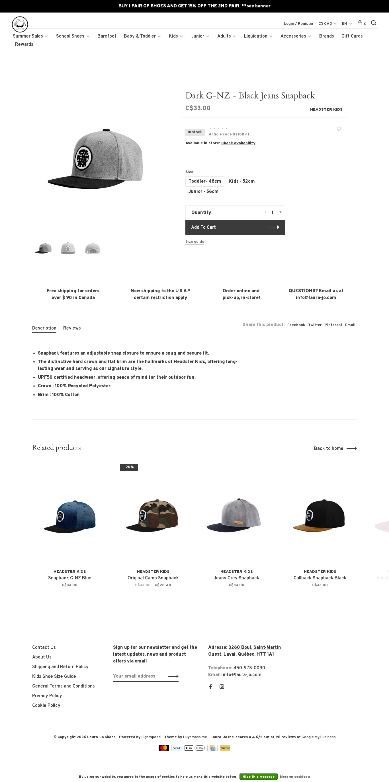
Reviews (72, 328)
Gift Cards (352, 36)
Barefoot (106, 36)
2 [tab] (201, 607)
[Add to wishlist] (339, 130)
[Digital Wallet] (195, 750)
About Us (42, 657)
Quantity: (201, 213)
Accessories (293, 36)
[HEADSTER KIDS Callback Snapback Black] (319, 513)
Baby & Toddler (140, 36)
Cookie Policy (46, 706)
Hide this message (259, 777)
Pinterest (333, 325)
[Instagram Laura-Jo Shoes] (222, 687)
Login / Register (299, 23)
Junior (197, 36)
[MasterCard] (164, 750)
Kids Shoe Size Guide (54, 677)
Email (350, 325)
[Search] (374, 24)
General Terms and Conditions (63, 686)
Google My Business (319, 737)
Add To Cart (203, 228)
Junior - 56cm (204, 192)
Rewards (24, 45)
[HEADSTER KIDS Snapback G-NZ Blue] (69, 513)
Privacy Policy (47, 696)
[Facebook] (210, 687)
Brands (326, 36)
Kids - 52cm (242, 181)
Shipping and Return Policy (60, 667)
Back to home (328, 449)
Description (44, 328)
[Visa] (177, 750)
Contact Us (44, 648)
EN (344, 23)
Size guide (194, 241)
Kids (173, 36)
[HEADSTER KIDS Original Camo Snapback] (153, 513)
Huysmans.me (195, 737)
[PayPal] (225, 750)
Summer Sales (28, 36)
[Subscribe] (172, 676)
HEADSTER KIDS (326, 109)
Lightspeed (151, 737)
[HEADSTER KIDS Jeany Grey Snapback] (236, 513)
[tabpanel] (97, 156)
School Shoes (70, 36)
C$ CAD (325, 23)
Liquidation (255, 36)
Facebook (296, 325)
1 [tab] (191, 607)
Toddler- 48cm (205, 181)
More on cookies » (295, 777)
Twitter (315, 325)
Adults (224, 36)
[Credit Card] (213, 750)
